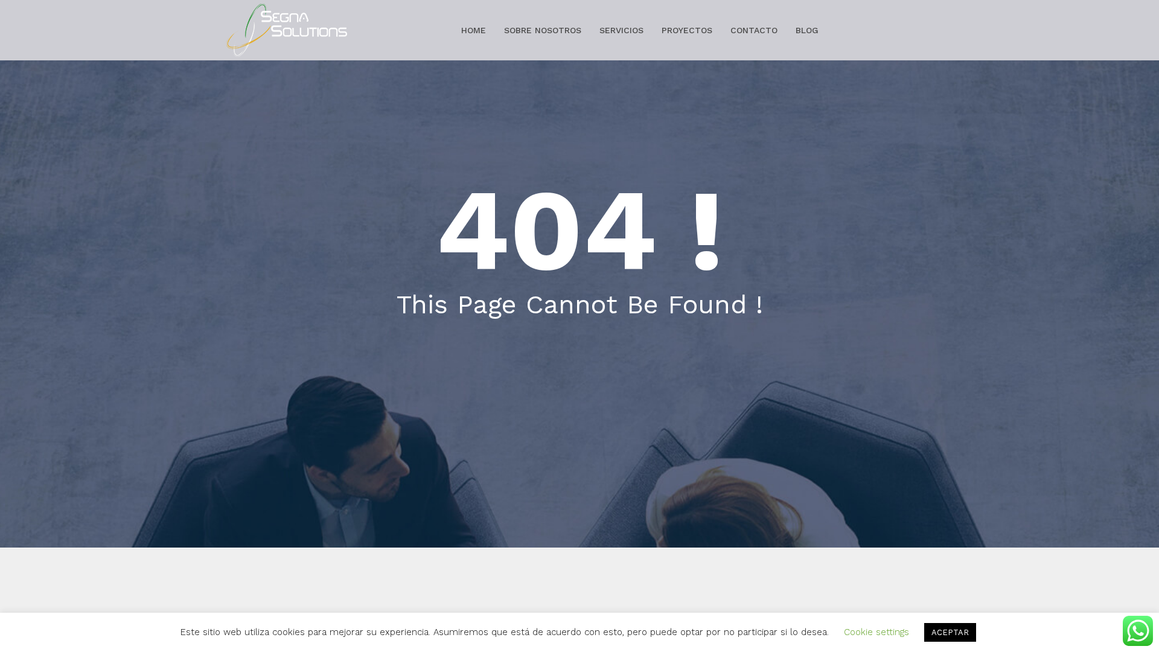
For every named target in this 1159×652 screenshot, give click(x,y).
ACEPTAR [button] (950, 632)
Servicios (621, 30)
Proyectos (687, 30)
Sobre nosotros (542, 30)
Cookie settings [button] (876, 632)
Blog (807, 30)
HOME (473, 30)
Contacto (753, 30)
